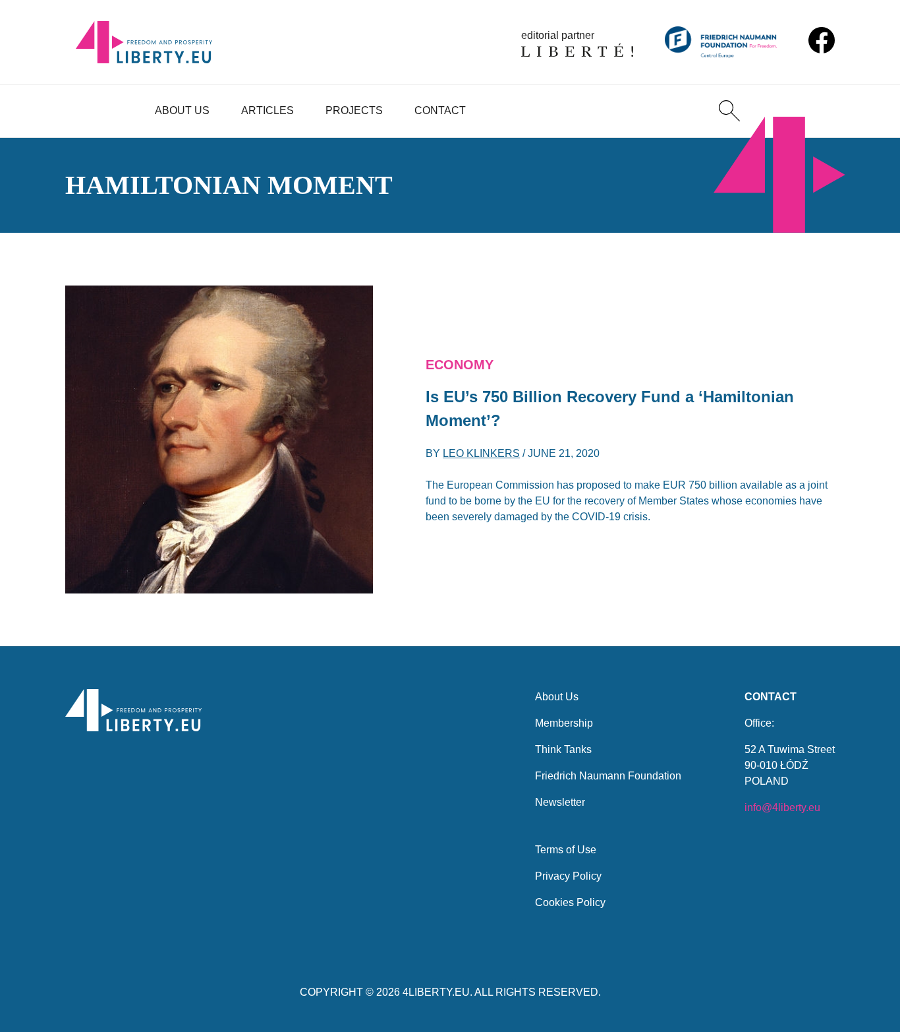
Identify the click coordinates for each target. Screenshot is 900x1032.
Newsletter (560, 802)
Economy (459, 364)
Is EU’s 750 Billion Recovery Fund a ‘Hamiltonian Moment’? (610, 408)
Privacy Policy (568, 876)
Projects (354, 110)
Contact (440, 110)
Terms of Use (565, 849)
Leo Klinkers (481, 453)
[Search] (729, 110)
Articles (267, 110)
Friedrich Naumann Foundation (608, 775)
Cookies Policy (570, 902)
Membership (564, 723)
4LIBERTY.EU (436, 992)
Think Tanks (563, 749)
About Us (182, 110)
